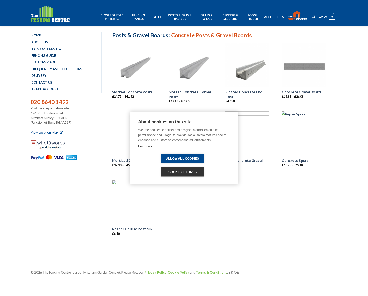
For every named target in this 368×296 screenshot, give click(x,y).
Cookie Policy (178, 272)
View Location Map (45, 132)
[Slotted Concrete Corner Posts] (191, 65)
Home (36, 35)
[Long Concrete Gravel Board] (247, 133)
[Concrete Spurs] (304, 133)
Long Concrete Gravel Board (244, 162)
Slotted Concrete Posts (132, 92)
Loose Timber (252, 16)
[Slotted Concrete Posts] (134, 65)
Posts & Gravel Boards (180, 16)
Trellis (156, 17)
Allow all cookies (182, 158)
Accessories (274, 17)
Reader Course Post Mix (132, 229)
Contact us (41, 82)
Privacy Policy (155, 272)
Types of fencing (46, 49)
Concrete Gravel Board (301, 92)
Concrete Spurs (295, 160)
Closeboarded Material (112, 16)
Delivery (38, 75)
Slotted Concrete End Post (243, 94)
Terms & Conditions (211, 272)
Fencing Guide (43, 55)
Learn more (145, 146)
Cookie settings (182, 172)
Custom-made (43, 62)
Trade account (45, 89)
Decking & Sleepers (230, 16)
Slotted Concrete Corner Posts (190, 94)
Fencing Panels (138, 16)
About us (39, 42)
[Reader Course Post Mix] (134, 202)
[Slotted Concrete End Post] (247, 65)
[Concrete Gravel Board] (304, 65)
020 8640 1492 (50, 102)
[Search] (313, 18)
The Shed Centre (298, 16)
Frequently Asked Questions (56, 69)
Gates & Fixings (206, 16)
